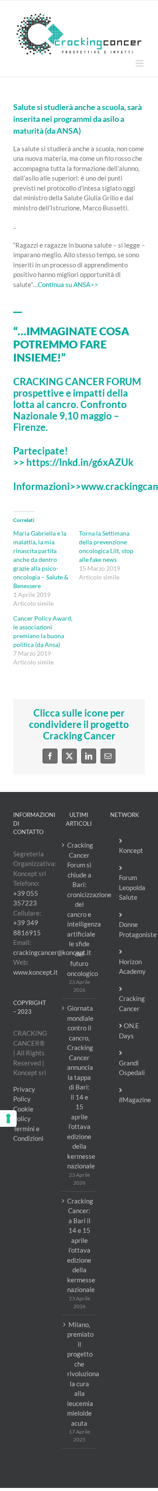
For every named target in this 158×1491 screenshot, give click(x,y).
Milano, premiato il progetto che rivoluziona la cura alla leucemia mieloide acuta (79, 1374)
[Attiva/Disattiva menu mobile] (140, 63)
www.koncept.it (35, 972)
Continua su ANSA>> (68, 284)
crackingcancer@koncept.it (52, 952)
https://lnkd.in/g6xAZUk (79, 462)
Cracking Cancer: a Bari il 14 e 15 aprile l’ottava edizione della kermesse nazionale (79, 1245)
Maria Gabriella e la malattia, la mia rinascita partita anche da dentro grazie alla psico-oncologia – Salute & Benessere (40, 559)
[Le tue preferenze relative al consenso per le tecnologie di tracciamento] (8, 1118)
